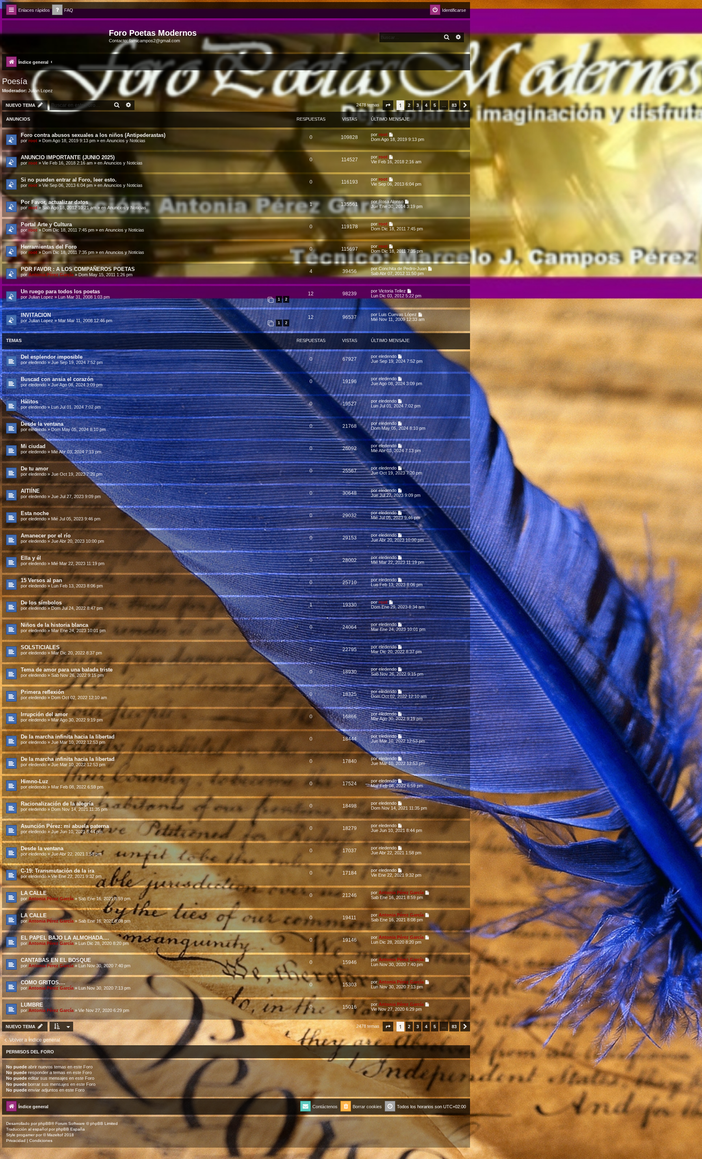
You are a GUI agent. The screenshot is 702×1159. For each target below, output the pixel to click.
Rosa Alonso (391, 201)
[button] (388, 105)
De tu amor (34, 469)
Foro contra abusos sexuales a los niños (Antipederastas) (93, 135)
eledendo (37, 362)
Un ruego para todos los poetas (60, 291)
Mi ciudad (33, 446)
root (32, 140)
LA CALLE (34, 893)
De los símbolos (41, 603)
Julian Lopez (40, 90)
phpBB (44, 1123)
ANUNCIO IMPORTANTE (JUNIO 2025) (68, 157)
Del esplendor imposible (51, 357)
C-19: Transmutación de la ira (57, 871)
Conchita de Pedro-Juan (403, 268)
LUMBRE (32, 1005)
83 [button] (454, 105)
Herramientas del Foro (49, 247)
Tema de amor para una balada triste (67, 670)
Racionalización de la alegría (57, 804)
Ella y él (31, 558)
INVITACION (36, 315)
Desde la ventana (42, 424)
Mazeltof (55, 1135)
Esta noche (35, 513)
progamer (26, 1135)
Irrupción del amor (44, 714)
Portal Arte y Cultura (46, 224)
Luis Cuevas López (398, 314)
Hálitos (29, 402)
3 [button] (417, 105)
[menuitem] (62, 10)
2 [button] (409, 105)
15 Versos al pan (41, 580)
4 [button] (426, 105)
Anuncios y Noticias (125, 140)
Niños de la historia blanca (54, 625)
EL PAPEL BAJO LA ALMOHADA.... (65, 938)
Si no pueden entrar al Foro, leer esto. (69, 180)
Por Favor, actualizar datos (54, 202)
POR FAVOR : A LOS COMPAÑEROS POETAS (78, 269)
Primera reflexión (42, 692)
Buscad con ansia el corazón (57, 379)
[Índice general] (56, 35)
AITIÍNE (30, 491)
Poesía (14, 81)
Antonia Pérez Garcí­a (51, 274)
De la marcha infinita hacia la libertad (68, 737)
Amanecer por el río (46, 536)
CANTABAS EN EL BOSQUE (56, 960)
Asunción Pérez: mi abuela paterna (65, 826)
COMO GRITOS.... (43, 982)
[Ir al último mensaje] (391, 134)
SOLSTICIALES (40, 647)
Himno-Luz (34, 781)
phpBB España (70, 1129)
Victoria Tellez (392, 290)
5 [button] (434, 105)
